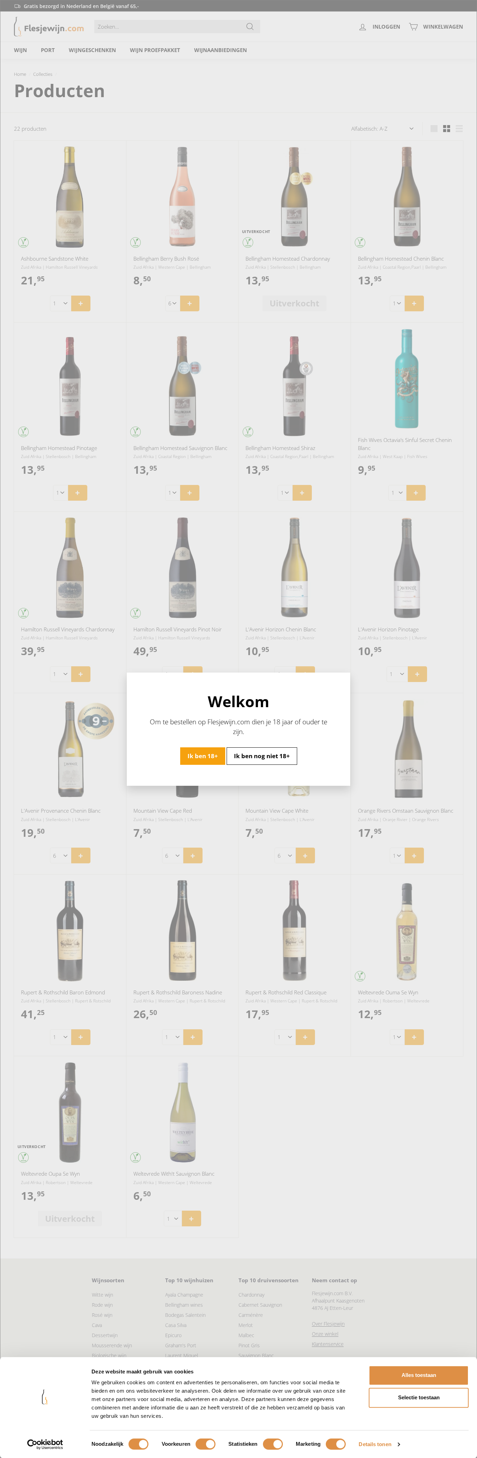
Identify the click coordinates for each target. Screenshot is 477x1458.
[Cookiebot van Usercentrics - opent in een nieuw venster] (45, 1444)
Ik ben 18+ (203, 756)
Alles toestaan (419, 1375)
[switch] (205, 1444)
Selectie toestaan (419, 1397)
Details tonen (375, 1444)
